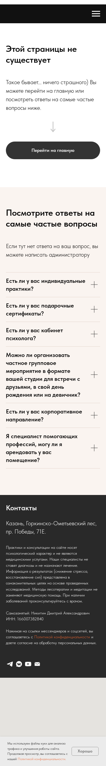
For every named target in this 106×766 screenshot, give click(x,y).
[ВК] (19, 664)
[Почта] (37, 664)
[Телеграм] (10, 664)
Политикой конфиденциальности (62, 636)
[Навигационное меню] (96, 14)
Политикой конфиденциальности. (42, 759)
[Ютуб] (28, 664)
